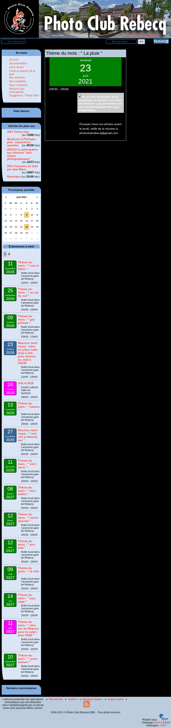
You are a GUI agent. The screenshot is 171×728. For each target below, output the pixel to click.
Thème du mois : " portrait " (27, 544)
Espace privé (116, 699)
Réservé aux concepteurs (16, 90)
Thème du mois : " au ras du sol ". (28, 292)
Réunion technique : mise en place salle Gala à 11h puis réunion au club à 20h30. (28, 353)
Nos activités (17, 77)
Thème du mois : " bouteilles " (27, 491)
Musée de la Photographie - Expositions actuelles (21, 142)
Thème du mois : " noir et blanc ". (28, 266)
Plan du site (56, 699)
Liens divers (16, 67)
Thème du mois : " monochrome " (28, 518)
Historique (13, 176)
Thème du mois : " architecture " (28, 659)
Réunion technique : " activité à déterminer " (28, 435)
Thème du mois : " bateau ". (29, 407)
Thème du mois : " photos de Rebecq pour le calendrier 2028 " (28, 628)
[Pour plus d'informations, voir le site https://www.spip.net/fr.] (164, 719)
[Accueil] (85, 37)
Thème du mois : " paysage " (27, 598)
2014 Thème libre (18, 131)
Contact (73, 699)
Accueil (13, 59)
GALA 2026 (26, 383)
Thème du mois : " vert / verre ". (27, 464)
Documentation (18, 63)
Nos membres (17, 81)
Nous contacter (18, 85)
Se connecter (16, 41)
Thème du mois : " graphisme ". (26, 319)
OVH (163, 725)
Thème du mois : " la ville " (28, 571)
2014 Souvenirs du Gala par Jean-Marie (22, 168)
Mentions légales (93, 699)
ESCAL (158, 722)
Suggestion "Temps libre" (24, 95)
